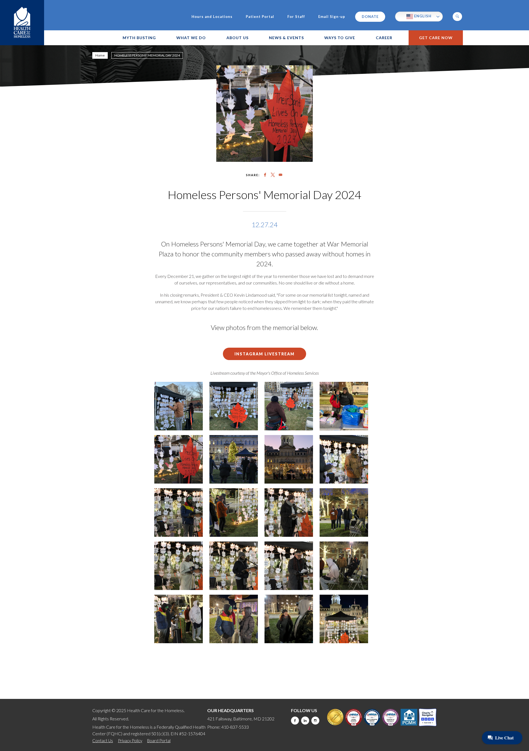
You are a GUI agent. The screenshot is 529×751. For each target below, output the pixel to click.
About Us (237, 37)
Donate (370, 16)
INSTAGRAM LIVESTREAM (264, 354)
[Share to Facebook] (265, 175)
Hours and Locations (212, 16)
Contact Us (102, 740)
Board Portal (159, 740)
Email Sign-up (331, 16)
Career (384, 37)
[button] (457, 16)
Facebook (295, 721)
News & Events (286, 37)
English (422, 16)
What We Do (191, 37)
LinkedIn (305, 721)
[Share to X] (273, 175)
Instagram (315, 721)
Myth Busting (139, 37)
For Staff (296, 16)
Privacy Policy (130, 740)
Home (100, 55)
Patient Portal (260, 16)
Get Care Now (436, 37)
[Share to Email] (280, 175)
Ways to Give (339, 37)
